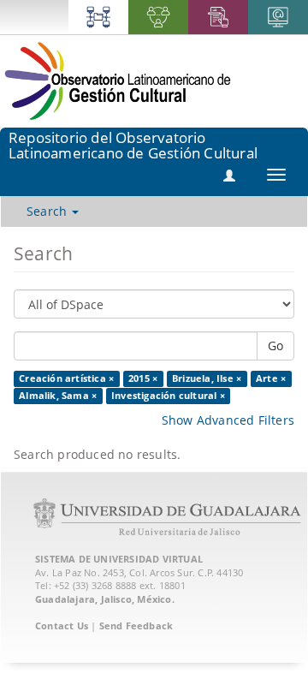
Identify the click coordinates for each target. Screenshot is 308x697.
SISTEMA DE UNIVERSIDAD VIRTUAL (119, 558)
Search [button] (48, 211)
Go (275, 345)
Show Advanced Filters (228, 420)
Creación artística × (66, 378)
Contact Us (61, 625)
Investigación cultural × (168, 396)
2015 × (142, 378)
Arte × (271, 378)
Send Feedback (136, 625)
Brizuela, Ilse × (206, 378)
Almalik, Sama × (58, 396)
